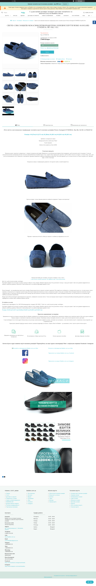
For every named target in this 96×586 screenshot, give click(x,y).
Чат (91, 582)
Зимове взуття (52, 501)
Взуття (7, 15)
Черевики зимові (75, 495)
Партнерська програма (12, 507)
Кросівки (51, 500)
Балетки (51, 496)
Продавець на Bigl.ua (48, 574)
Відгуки (23, 15)
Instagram (30, 503)
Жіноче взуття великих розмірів (57, 493)
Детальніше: (62, 279)
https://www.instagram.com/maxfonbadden (15, 566)
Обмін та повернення (47, 15)
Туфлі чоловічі (74, 498)
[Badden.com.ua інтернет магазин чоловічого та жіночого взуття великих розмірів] (23, 12)
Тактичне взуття (75, 507)
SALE (84, 15)
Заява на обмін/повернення (13, 500)
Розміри (58, 15)
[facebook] (3, 477)
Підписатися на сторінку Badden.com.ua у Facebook (61, 353)
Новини (8, 493)
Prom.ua (55, 572)
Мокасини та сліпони (54, 495)
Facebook (30, 501)
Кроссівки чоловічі (75, 501)
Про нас (15, 15)
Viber (29, 500)
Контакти (66, 15)
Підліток (73, 503)
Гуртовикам (30, 498)
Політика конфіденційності (12, 505)
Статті (7, 495)
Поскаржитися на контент (59, 575)
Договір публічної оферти (12, 503)
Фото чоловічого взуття (76, 505)
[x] (4, 477)
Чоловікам (19, 20)
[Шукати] (2, 12)
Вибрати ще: (49, 48)
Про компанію (31, 493)
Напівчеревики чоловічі (76, 496)
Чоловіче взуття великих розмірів (79, 493)
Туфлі (50, 498)
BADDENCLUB (9, 501)
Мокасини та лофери (28, 20)
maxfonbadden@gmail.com (11, 540)
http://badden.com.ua (10, 536)
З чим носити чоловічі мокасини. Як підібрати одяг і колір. (45, 279)
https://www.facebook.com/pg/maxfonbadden (15, 562)
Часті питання (75, 15)
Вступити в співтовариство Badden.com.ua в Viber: (60, 348)
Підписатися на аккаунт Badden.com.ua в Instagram (61, 361)
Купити (65, 4)
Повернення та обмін (11, 498)
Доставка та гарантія (33, 15)
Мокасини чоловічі (75, 500)
